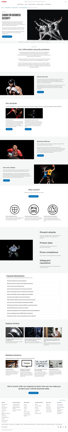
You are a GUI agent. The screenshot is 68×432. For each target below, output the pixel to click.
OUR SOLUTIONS (34, 46)
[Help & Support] (51, 4)
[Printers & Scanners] (35, 4)
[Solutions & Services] (44, 4)
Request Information (7, 36)
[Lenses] (27, 4)
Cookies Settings (59, 424)
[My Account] (65, 2)
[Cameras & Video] (23, 4)
